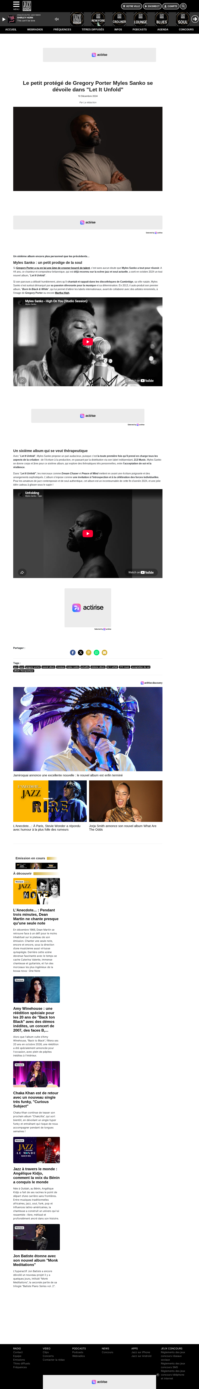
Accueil (11, 29)
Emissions (19, 1359)
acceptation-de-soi (141, 667)
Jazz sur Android (141, 1356)
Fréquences (62, 29)
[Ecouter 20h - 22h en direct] (37, 865)
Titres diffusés (93, 29)
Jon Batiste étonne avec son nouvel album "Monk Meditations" (35, 1260)
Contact (18, 1352)
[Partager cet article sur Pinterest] (87, 654)
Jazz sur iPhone (140, 1352)
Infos (118, 29)
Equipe (17, 1356)
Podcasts (140, 29)
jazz (16, 667)
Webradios (35, 29)
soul (22, 667)
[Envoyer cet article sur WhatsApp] (95, 654)
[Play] (4, 19)
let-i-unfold (112, 667)
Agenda (162, 29)
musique (61, 667)
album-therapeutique (23, 671)
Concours (186, 29)
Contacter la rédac (54, 1359)
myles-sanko (73, 667)
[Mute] (56, 19)
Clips (46, 1352)
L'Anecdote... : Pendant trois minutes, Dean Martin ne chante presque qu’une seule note (35, 916)
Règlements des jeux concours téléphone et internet (173, 1374)
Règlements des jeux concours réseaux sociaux (173, 1356)
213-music (125, 667)
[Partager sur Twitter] (79, 654)
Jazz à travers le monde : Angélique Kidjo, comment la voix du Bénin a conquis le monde (36, 1175)
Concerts (48, 1356)
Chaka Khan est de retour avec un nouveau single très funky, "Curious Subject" (35, 1099)
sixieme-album (98, 667)
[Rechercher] (183, 6)
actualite (85, 667)
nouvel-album (48, 667)
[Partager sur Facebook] (72, 654)
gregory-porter (33, 667)
